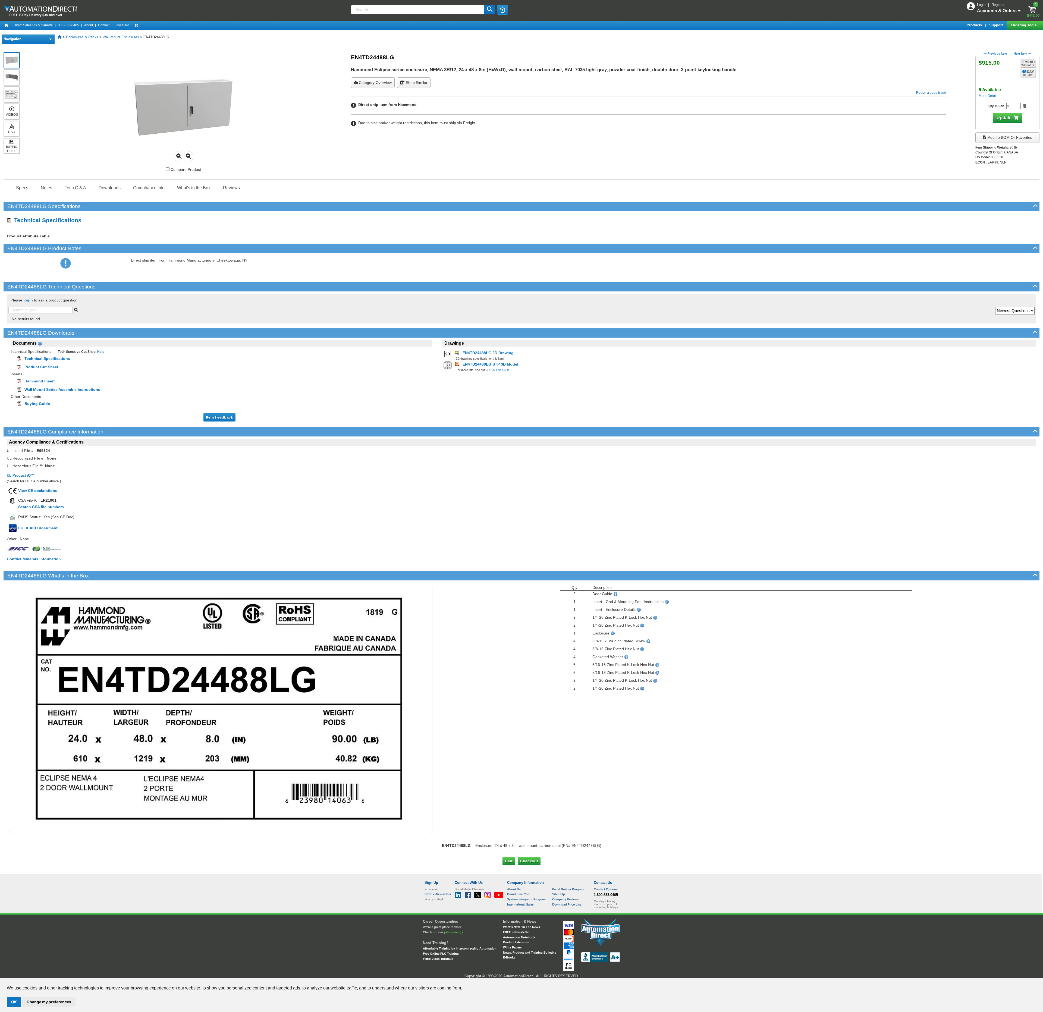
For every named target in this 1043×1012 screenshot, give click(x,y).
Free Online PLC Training (441, 953)
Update (1004, 117)
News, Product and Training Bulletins (529, 952)
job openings (453, 932)
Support (996, 25)
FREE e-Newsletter (516, 932)
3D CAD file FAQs (498, 370)
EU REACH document (38, 528)
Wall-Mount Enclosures (121, 37)
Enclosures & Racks (82, 37)
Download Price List (566, 904)
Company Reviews (565, 899)
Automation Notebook (519, 937)
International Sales (520, 904)
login (28, 300)
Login (982, 5)
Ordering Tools (1024, 25)
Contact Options (606, 889)
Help (100, 352)
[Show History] (502, 10)
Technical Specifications (46, 220)
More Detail (988, 96)
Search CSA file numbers (41, 507)
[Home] (6, 25)
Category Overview (375, 82)
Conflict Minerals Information (34, 559)
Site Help (558, 894)
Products (975, 25)
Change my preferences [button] (49, 1002)
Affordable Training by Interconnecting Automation (460, 948)
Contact (103, 25)
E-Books (509, 957)
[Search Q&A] (76, 309)
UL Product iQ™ (20, 475)
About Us (514, 889)
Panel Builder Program (568, 889)
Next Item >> (1022, 53)
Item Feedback (219, 417)
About (88, 25)
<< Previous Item (995, 53)
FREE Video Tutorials (438, 958)
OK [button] (14, 1002)
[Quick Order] (136, 25)
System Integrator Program (526, 899)
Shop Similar (416, 82)
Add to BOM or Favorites (1009, 137)
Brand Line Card (518, 894)
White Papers (512, 947)
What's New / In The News (521, 927)
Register (997, 5)
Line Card (122, 25)
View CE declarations (37, 490)
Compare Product (185, 169)
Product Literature (516, 942)
